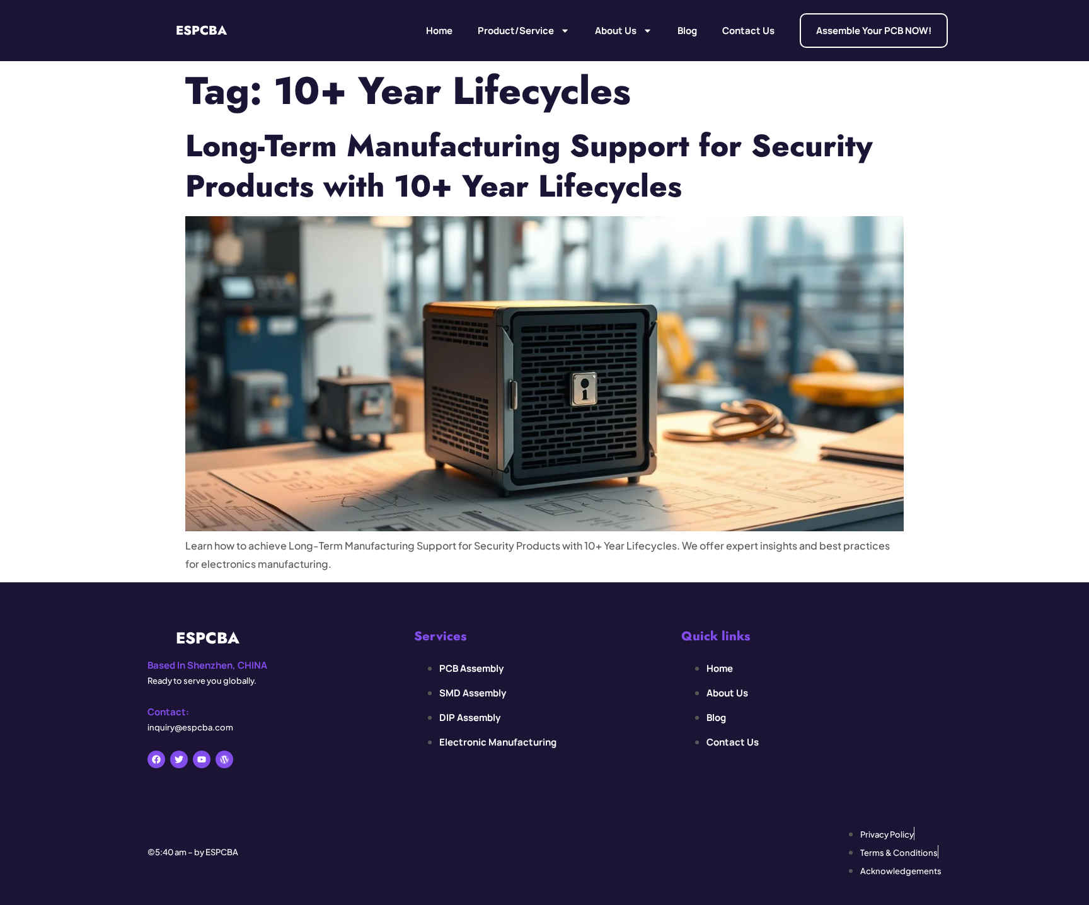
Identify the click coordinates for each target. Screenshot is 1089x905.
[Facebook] (156, 759)
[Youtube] (201, 759)
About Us (616, 30)
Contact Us (748, 30)
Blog (687, 30)
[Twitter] (179, 759)
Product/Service (516, 30)
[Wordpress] (224, 759)
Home (439, 30)
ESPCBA (201, 30)
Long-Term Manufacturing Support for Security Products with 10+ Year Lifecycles (529, 165)
